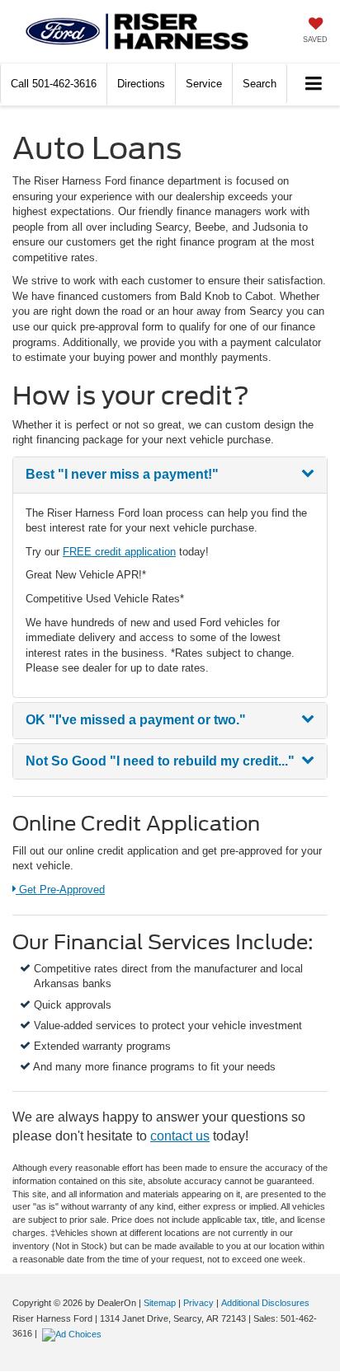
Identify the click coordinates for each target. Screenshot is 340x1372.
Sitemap (160, 1303)
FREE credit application (119, 552)
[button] (53, 84)
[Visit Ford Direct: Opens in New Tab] (74, 1333)
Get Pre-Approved (60, 889)
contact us (180, 1136)
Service (204, 83)
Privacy (198, 1303)
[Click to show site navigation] (314, 84)
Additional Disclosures (265, 1303)
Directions (141, 83)
